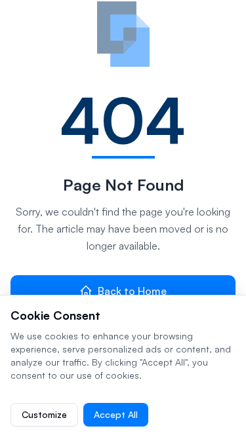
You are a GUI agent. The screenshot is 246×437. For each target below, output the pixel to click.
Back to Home (132, 290)
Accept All (116, 414)
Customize (44, 414)
